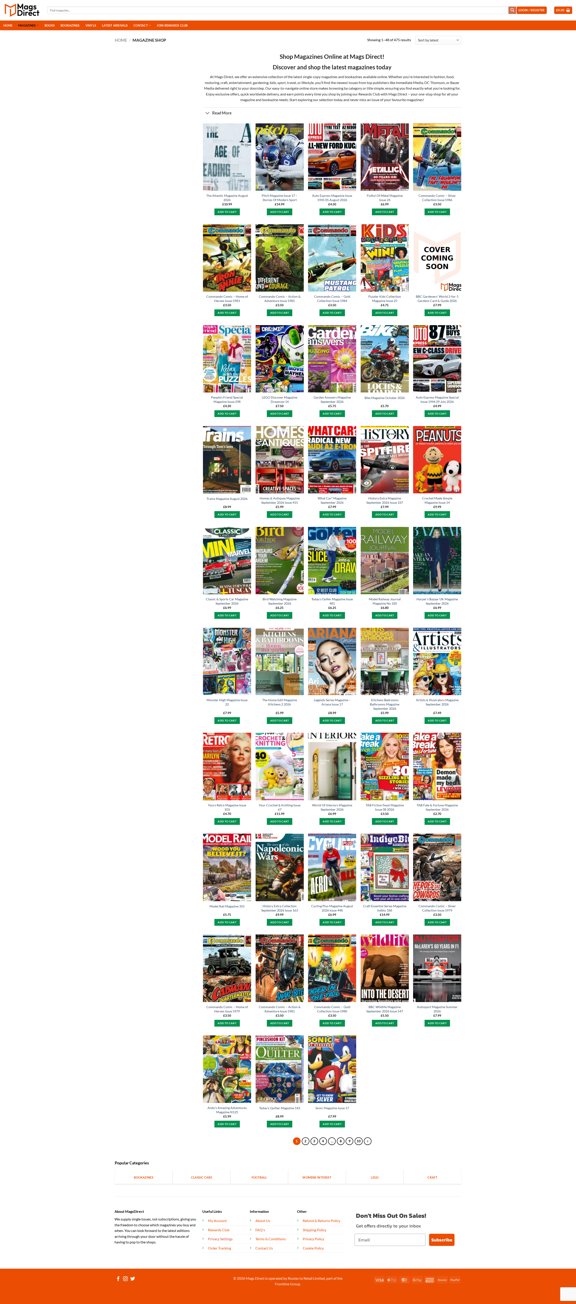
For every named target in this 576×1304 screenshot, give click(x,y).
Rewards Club (369, 94)
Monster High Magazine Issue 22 (227, 702)
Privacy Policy (313, 1239)
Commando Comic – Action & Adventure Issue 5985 (280, 299)
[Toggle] (207, 113)
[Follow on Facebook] (118, 1279)
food (450, 77)
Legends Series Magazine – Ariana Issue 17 (332, 702)
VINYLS (91, 25)
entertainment (240, 82)
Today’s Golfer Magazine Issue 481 (332, 601)
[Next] (367, 1141)
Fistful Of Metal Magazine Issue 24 (385, 198)
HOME (7, 25)
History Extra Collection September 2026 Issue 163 (279, 908)
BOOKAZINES (70, 25)
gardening (260, 82)
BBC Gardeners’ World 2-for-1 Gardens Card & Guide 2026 (437, 299)
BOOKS (50, 25)
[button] (563, 10)
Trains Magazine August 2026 (227, 499)
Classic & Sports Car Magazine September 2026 (227, 601)
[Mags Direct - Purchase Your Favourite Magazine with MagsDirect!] (22, 10)
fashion (439, 77)
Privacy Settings (220, 1239)
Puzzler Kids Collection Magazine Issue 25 (384, 299)
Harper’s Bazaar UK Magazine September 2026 (437, 601)
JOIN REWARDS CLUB (172, 25)
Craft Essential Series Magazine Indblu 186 (384, 908)
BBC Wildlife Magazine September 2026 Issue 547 (384, 1009)
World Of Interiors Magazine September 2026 (332, 807)
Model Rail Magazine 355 (227, 906)
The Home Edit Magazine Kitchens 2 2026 (279, 702)
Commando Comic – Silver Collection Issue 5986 (437, 198)
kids (273, 82)
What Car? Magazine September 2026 (332, 500)
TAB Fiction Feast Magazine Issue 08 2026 (385, 807)
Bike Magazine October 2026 (384, 398)
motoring (212, 82)
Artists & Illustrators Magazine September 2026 (437, 702)
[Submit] (512, 10)
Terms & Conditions (270, 1239)
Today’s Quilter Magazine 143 (279, 1108)
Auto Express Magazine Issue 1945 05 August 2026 (332, 198)
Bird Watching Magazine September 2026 (280, 601)
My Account (217, 1220)
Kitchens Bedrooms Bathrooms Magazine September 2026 (384, 704)
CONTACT (140, 25)
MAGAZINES (27, 25)
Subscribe (441, 1239)
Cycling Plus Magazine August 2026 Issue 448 (332, 908)
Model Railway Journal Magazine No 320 (385, 601)
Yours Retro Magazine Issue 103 (227, 807)
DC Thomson (434, 82)
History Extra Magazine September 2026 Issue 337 (384, 500)
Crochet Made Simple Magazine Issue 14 (437, 500)
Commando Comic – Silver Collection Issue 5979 (437, 908)
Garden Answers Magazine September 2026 (332, 399)
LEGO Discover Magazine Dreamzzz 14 (279, 399)
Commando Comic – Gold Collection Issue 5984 (332, 299)
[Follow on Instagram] (125, 1279)
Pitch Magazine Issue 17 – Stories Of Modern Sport (279, 198)
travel (291, 82)
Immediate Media (409, 82)
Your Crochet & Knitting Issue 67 (279, 807)
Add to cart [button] (227, 211)
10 (359, 1141)
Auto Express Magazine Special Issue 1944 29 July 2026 (437, 399)
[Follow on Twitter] (132, 1279)
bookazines (353, 77)
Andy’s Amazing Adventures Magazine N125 (227, 1110)
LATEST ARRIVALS (115, 25)
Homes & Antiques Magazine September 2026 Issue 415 (280, 500)
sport (281, 82)
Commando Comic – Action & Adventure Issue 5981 (280, 1009)
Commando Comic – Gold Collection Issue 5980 (332, 1009)
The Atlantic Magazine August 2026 (227, 198)
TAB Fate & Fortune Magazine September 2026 (437, 807)
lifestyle (308, 82)
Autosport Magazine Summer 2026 (437, 1009)
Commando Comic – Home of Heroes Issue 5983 (227, 299)
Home (121, 40)
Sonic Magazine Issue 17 (332, 1108)
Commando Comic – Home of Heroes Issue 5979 (227, 1009)
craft (224, 82)
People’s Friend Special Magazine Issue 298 (227, 399)
